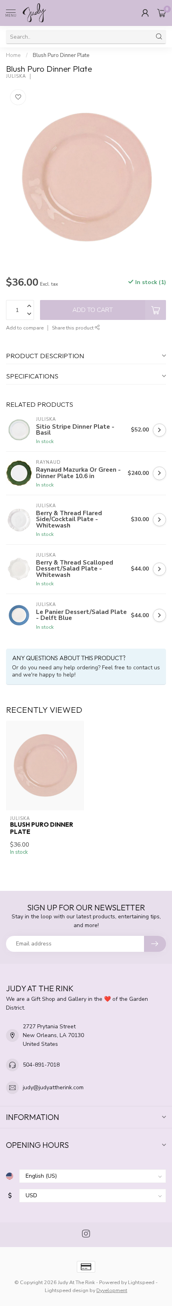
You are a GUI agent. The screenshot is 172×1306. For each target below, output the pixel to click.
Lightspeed (141, 1282)
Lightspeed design (66, 1290)
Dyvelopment (111, 1290)
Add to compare (25, 327)
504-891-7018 (41, 1065)
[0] (161, 13)
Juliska (16, 76)
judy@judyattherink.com (53, 1087)
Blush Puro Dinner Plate (61, 55)
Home (13, 55)
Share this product (73, 327)
